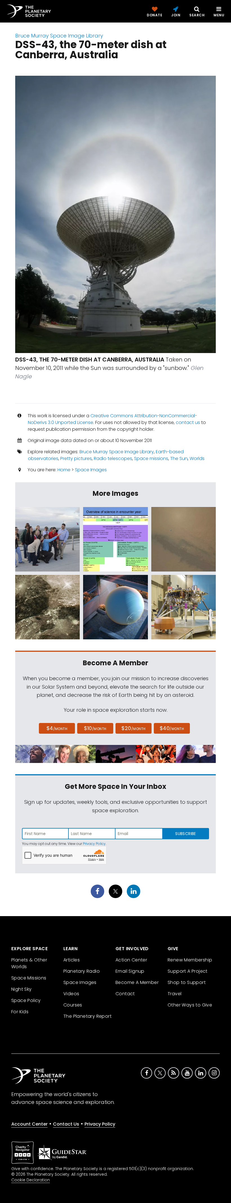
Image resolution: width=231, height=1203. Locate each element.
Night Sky (21, 989)
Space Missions (28, 978)
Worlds (197, 458)
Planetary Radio (81, 971)
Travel (174, 993)
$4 (57, 728)
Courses (72, 1005)
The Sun (179, 458)
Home (63, 470)
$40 (172, 728)
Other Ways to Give (190, 1005)
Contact (125, 993)
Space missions (151, 458)
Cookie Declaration (30, 1180)
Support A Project (188, 971)
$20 (133, 728)
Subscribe (185, 833)
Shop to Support (187, 982)
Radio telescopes (113, 458)
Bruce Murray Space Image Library (59, 35)
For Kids (19, 1011)
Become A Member (137, 982)
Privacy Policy (94, 843)
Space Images (91, 470)
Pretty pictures (76, 458)
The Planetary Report (87, 1016)
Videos (71, 993)
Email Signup (130, 971)
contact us (188, 422)
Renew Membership (190, 960)
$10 (95, 728)
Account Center (29, 1124)
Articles (71, 960)
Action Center (131, 960)
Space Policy (26, 1000)
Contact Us (66, 1124)
